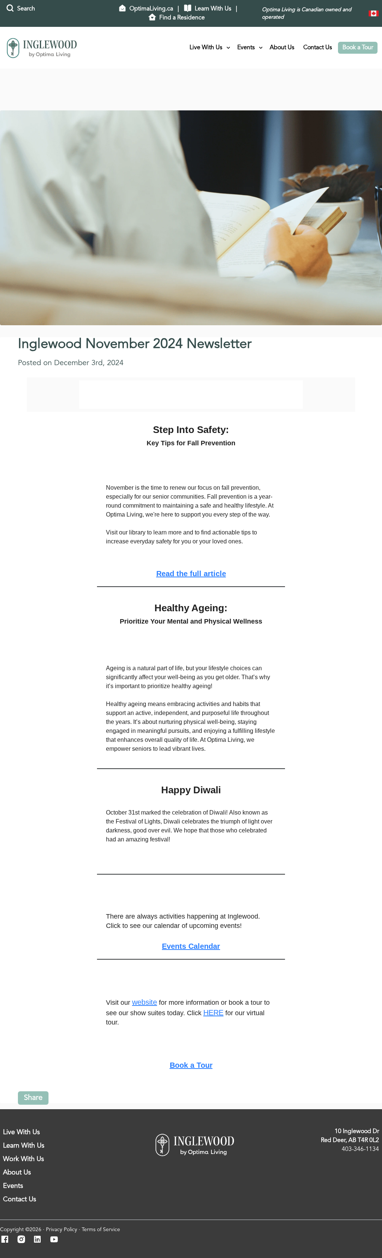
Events (246, 48)
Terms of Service (101, 1229)
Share (33, 1098)
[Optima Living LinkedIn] (40, 1240)
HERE (213, 1012)
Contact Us (317, 48)
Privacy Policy (61, 1229)
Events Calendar (191, 946)
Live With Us (206, 48)
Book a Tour (357, 48)
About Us (282, 48)
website (144, 1002)
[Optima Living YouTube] (56, 1240)
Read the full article (191, 573)
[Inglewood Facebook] (7, 1240)
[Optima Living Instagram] (23, 1240)
